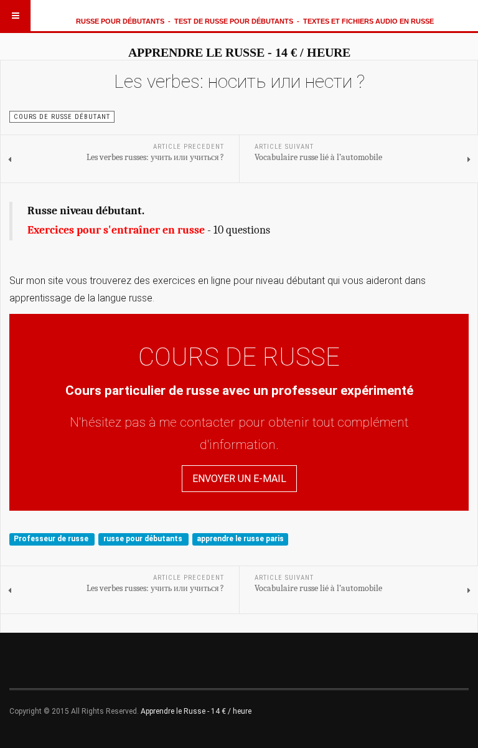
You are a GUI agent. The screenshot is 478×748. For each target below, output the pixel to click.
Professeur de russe (52, 538)
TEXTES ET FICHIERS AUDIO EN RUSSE (368, 21)
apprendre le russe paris (240, 538)
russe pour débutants (143, 538)
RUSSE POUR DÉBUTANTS (120, 21)
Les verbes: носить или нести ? (239, 81)
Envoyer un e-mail (239, 479)
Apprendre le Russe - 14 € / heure (196, 711)
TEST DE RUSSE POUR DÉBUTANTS (233, 21)
